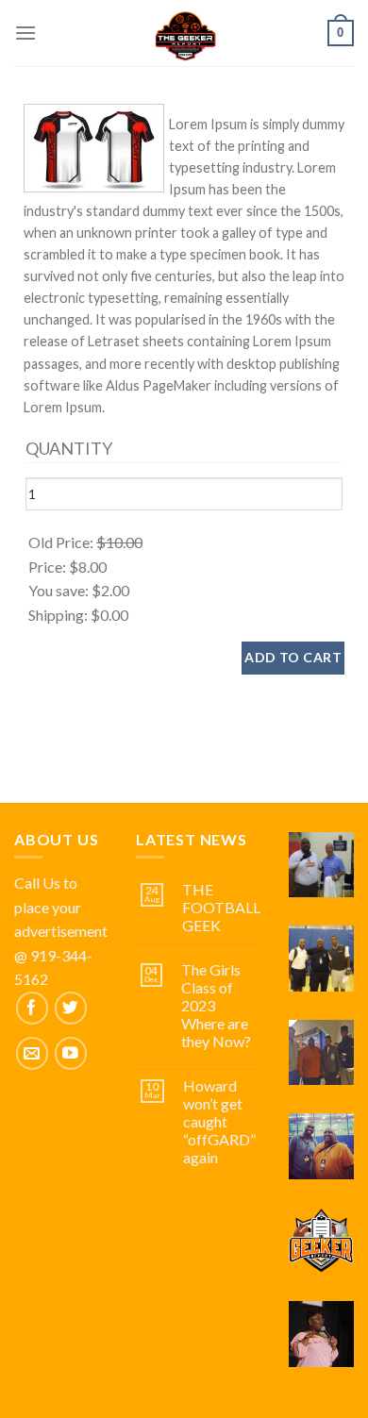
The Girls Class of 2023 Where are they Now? (216, 1005)
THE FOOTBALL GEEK (221, 907)
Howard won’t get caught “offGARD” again (219, 1121)
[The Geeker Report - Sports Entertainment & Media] (184, 33)
